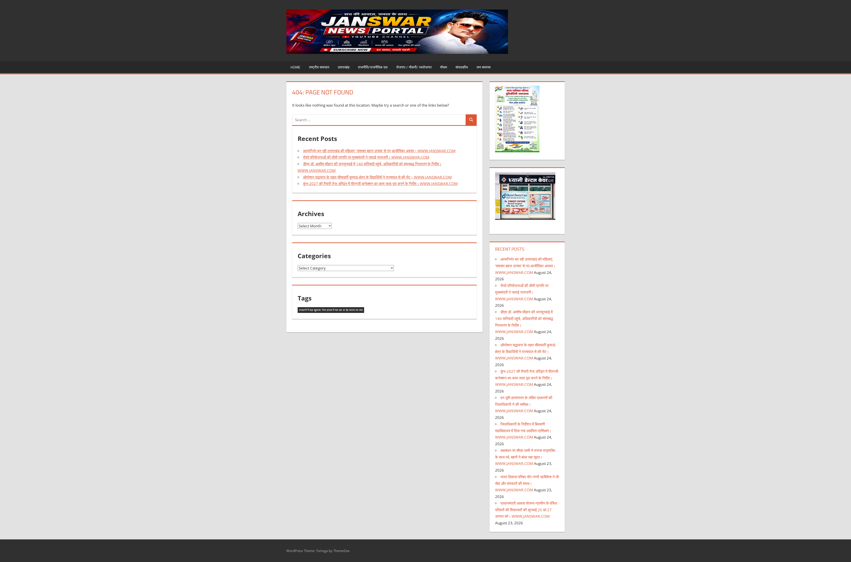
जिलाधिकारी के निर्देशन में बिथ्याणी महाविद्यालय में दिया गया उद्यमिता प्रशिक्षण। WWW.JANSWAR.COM (523, 431)
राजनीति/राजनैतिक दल (373, 67)
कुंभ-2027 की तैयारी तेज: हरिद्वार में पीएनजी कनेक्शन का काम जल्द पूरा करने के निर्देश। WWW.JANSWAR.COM (380, 183)
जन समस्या (483, 67)
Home (295, 67)
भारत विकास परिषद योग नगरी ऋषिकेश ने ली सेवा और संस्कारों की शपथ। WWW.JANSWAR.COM (527, 483)
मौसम (443, 67)
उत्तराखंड (343, 67)
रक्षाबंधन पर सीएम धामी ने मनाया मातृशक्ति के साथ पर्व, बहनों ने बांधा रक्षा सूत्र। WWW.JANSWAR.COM (525, 457)
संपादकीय (461, 67)
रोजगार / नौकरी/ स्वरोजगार (414, 67)
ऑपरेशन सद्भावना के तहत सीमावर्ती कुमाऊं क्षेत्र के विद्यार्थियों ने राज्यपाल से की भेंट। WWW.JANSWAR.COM (377, 177)
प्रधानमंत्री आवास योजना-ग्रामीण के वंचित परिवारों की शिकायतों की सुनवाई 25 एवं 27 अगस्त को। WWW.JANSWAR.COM (526, 510)
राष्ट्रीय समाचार (319, 67)
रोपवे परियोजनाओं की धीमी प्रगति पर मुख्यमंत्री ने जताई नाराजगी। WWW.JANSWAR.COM (366, 157)
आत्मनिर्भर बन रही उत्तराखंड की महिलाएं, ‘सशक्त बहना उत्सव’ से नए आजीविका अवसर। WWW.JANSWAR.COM (379, 150)
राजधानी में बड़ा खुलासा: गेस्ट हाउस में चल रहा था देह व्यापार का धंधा (331, 310)
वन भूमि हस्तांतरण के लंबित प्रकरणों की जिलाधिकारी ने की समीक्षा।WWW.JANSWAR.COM (523, 404)
